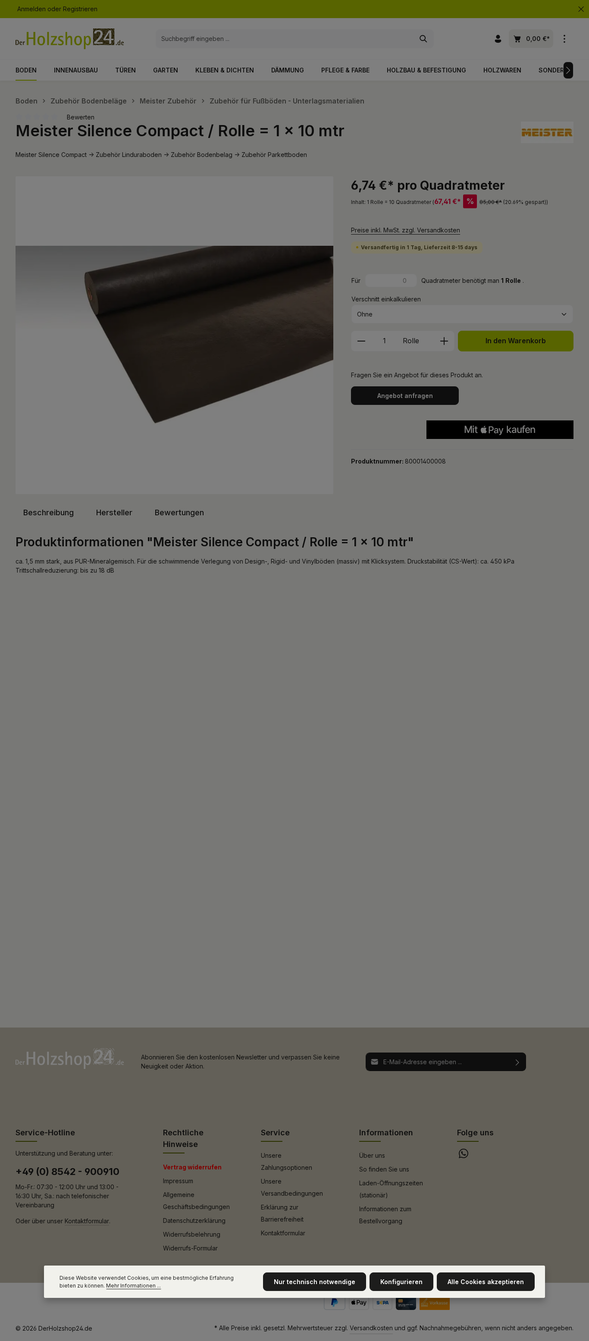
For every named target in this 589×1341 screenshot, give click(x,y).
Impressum (178, 1180)
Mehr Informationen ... (133, 1285)
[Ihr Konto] (498, 39)
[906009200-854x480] (174, 335)
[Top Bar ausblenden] (581, 9)
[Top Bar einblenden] (564, 39)
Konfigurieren (401, 1281)
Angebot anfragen (405, 395)
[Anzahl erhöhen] (444, 341)
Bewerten (80, 117)
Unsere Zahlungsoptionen (286, 1161)
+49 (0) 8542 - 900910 (67, 1171)
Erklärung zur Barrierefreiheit (282, 1213)
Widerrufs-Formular (190, 1248)
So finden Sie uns (384, 1169)
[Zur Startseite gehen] (70, 38)
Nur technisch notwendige (314, 1281)
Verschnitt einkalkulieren (386, 299)
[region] (174, 335)
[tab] (48, 512)
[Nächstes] (568, 70)
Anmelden (31, 9)
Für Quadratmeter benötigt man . (437, 280)
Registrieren (80, 9)
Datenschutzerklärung (194, 1220)
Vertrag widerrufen (192, 1167)
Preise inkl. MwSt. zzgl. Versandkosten (405, 230)
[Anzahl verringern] (361, 341)
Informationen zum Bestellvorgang (385, 1215)
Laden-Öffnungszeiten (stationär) (391, 1189)
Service (275, 1132)
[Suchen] (424, 38)
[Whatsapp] (463, 1155)
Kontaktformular (87, 1221)
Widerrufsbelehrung (191, 1234)
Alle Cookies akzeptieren (486, 1281)
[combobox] (285, 38)
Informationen (386, 1132)
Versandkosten (371, 1328)
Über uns (372, 1155)
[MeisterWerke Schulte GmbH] (547, 132)
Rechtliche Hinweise (183, 1138)
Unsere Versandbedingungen (292, 1187)
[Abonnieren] (517, 1062)
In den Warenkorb (516, 341)
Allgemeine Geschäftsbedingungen (196, 1200)
